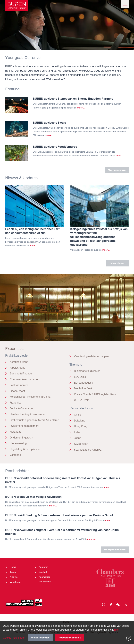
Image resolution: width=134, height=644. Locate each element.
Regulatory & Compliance (25, 449)
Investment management (24, 426)
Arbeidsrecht (17, 368)
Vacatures (15, 582)
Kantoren (43, 567)
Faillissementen (19, 385)
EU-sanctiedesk (83, 383)
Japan (77, 438)
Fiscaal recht (17, 391)
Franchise (15, 403)
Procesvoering (18, 443)
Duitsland (79, 421)
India (77, 432)
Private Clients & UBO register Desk (95, 394)
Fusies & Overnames (22, 408)
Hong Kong (80, 426)
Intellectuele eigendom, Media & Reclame (34, 420)
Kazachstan (81, 444)
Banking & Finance (21, 373)
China (77, 415)
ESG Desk (80, 377)
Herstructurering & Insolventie (27, 414)
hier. (116, 629)
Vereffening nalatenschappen (91, 356)
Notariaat (15, 432)
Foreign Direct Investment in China (30, 397)
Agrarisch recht (19, 362)
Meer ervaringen (117, 169)
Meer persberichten (115, 549)
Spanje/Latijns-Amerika (87, 450)
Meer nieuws (117, 263)
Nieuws (13, 577)
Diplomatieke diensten (87, 371)
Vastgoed (15, 455)
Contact (43, 572)
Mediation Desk (83, 388)
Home (13, 567)
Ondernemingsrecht (21, 438)
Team (13, 572)
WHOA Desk (81, 400)
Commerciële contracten (24, 379)
